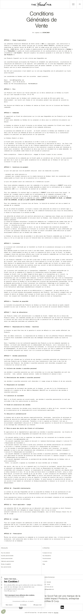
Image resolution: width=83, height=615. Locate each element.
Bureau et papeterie (6, 564)
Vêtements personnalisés (7, 561)
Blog (44, 564)
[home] (41, 4)
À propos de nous (47, 553)
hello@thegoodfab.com (48, 589)
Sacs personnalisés (6, 567)
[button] (73, 4)
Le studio (45, 561)
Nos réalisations (47, 555)
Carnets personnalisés (6, 558)
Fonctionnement (47, 558)
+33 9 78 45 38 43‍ (48, 587)
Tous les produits (5, 553)
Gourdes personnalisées (7, 555)
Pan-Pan (56, 612)
